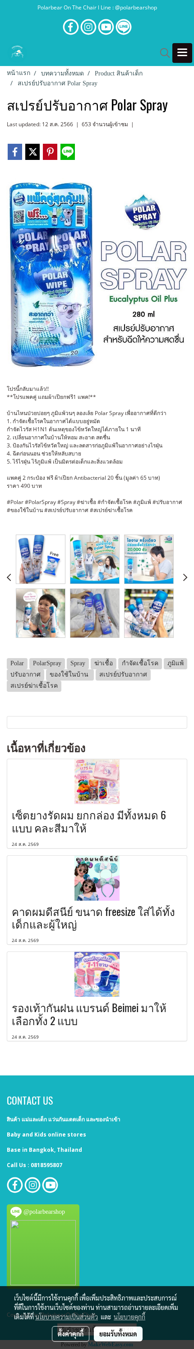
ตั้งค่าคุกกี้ (70, 1334)
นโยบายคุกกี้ (129, 1317)
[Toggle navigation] (182, 53)
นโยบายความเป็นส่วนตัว (66, 1317)
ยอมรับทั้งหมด (118, 1334)
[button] (162, 53)
